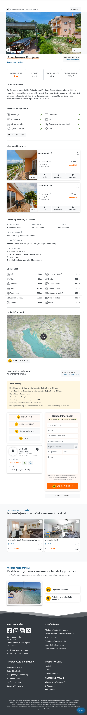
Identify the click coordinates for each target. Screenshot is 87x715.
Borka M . (14, 49)
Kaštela (21, 9)
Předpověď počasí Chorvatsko (56, 630)
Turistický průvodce (14, 671)
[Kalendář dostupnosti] (40, 549)
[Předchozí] (11, 528)
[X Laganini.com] (28, 631)
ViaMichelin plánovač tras (55, 645)
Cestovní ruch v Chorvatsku (55, 649)
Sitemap (27, 653)
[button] (43, 336)
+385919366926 (15, 463)
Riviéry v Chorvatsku (14, 682)
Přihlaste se (50, 686)
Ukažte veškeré (15, 135)
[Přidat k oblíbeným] (40, 521)
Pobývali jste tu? (71, 59)
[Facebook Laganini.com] (9, 631)
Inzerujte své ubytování (56, 682)
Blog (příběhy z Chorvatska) (17, 675)
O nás (47, 670)
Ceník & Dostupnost (26, 424)
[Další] (39, 528)
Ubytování (14, 9)
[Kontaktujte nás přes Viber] (30, 463)
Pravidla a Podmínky (14, 653)
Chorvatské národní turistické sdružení (59, 634)
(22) (34, 177)
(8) (34, 210)
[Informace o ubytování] (40, 544)
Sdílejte (75, 9)
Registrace (51, 690)
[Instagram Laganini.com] (15, 631)
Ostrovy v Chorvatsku (15, 686)
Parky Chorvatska (51, 637)
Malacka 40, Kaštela (16, 62)
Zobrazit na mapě (21, 361)
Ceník (45, 177)
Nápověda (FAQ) (51, 673)
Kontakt (48, 666)
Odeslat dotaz (26, 417)
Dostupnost (58, 177)
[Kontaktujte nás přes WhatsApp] (24, 463)
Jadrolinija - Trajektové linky (55, 641)
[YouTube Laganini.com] (22, 631)
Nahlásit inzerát (63, 496)
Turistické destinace (14, 667)
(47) (77, 50)
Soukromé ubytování (14, 678)
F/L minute (72, 177)
